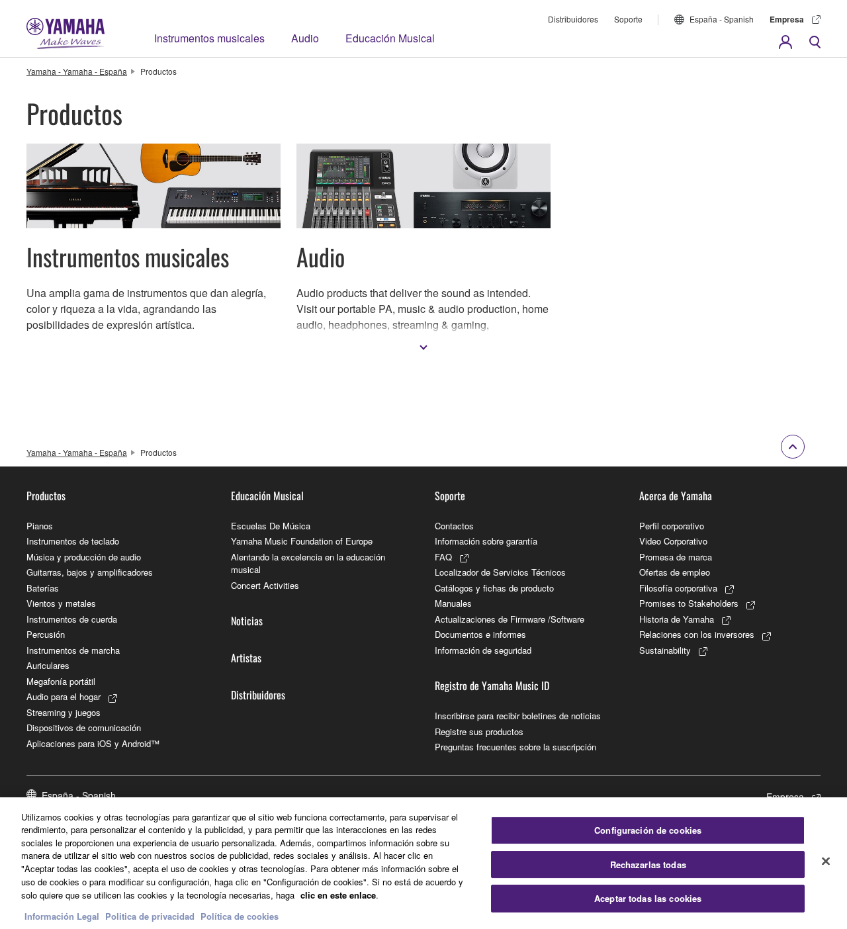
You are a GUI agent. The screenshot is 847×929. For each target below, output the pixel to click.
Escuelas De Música (270, 525)
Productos (46, 496)
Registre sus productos (479, 731)
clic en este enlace (338, 894)
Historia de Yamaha (676, 619)
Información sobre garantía (486, 541)
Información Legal (61, 915)
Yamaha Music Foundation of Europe (302, 541)
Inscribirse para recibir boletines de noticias (518, 715)
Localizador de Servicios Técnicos (500, 572)
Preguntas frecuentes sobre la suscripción (515, 746)
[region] (423, 863)
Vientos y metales (61, 603)
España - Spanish (722, 18)
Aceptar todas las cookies (647, 899)
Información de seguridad (483, 650)
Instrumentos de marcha (73, 650)
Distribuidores (573, 18)
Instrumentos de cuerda (71, 619)
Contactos (454, 525)
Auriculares (47, 665)
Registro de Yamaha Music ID (492, 685)
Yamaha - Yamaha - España (76, 71)
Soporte (628, 18)
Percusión (45, 634)
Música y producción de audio (83, 557)
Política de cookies (240, 915)
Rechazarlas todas (648, 864)
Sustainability (665, 650)
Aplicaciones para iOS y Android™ (92, 743)
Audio (305, 38)
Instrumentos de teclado (72, 541)
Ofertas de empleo (674, 572)
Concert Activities (265, 585)
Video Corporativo (673, 541)
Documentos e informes (480, 634)
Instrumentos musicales (209, 38)
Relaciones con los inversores (696, 634)
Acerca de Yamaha (675, 496)
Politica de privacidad (150, 915)
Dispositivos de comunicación (83, 727)
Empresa (787, 19)
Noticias (247, 621)
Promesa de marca (675, 557)
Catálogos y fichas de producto (494, 588)
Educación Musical (390, 38)
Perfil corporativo (671, 525)
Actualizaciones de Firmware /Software (509, 619)
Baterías (42, 588)
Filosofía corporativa (678, 588)
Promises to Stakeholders (688, 603)
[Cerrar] (825, 861)
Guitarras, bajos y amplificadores (89, 572)
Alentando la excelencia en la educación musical (308, 563)
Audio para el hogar (63, 696)
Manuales (453, 603)
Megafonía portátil (60, 681)
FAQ (443, 557)
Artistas (246, 658)
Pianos (39, 525)
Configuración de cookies (647, 830)
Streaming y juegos (63, 712)
